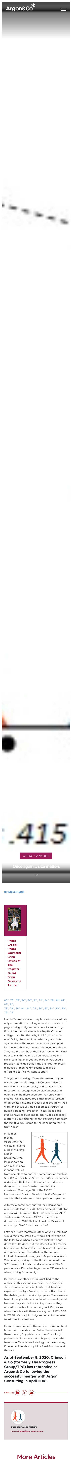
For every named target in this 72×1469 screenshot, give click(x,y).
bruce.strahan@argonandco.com (27, 1431)
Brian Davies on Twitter (14, 981)
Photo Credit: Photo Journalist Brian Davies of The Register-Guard (14, 957)
